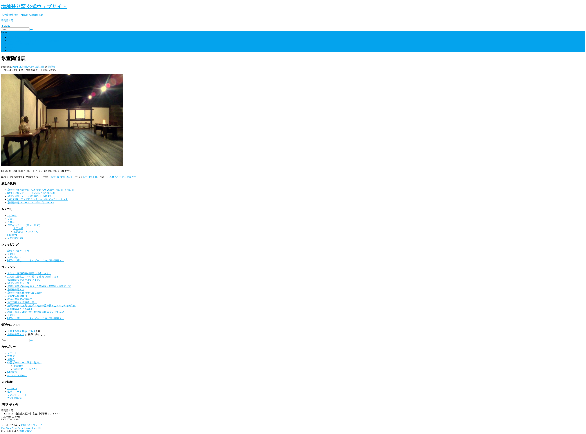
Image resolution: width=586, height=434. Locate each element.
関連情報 (12, 235)
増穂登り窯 (26, 431)
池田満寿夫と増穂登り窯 (22, 43)
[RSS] (8, 26)
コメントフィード (17, 395)
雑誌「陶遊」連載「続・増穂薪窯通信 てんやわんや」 (37, 312)
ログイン (12, 388)
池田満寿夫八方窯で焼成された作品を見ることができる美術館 (41, 305)
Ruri (33, 331)
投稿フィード (14, 391)
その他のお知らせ (17, 238)
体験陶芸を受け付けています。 (24, 280)
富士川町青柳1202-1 (61, 177)
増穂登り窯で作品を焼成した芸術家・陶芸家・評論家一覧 (39, 286)
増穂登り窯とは (15, 37)
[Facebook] (2, 26)
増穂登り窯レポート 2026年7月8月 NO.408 (31, 193)
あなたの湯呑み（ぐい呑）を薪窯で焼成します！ (34, 276)
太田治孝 (18, 228)
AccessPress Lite (33, 428)
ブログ (11, 218)
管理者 (51, 66)
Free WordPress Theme (12, 428)
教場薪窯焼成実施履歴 (19, 299)
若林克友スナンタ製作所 (122, 177)
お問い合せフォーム (32, 425)
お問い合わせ (14, 50)
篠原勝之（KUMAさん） (27, 231)
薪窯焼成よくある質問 (19, 308)
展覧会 (11, 222)
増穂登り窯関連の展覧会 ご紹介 (24, 292)
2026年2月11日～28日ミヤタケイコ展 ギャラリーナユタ (37, 199)
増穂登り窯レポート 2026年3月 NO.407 (29, 196)
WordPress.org (14, 398)
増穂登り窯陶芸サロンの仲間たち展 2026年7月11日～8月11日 (40, 189)
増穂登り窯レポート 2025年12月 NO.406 (30, 202)
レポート (12, 215)
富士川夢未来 (90, 177)
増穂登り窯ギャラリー (19, 251)
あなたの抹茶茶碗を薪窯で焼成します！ (29, 273)
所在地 (11, 47)
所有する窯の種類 (17, 296)
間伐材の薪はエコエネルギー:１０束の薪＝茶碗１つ (35, 40)
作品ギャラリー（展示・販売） (24, 225)
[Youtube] (5, 26)
